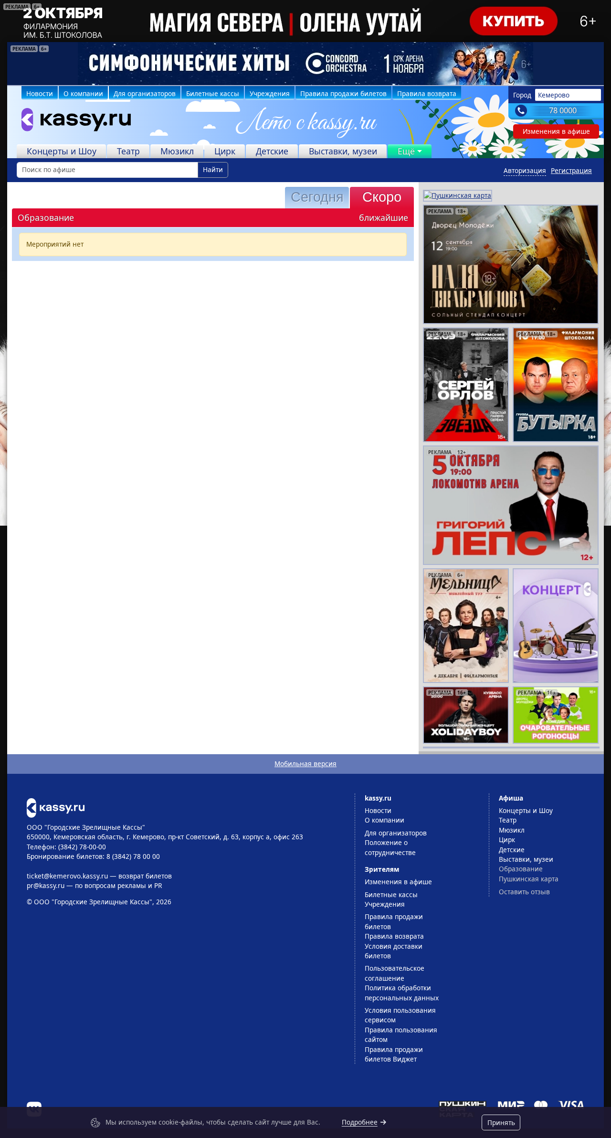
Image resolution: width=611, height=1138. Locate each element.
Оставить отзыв (524, 891)
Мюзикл (177, 151)
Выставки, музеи (343, 151)
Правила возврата (426, 93)
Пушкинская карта (528, 878)
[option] (305, 63)
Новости (39, 93)
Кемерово (553, 94)
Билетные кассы (212, 93)
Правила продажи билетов (343, 93)
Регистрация (571, 170)
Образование (521, 868)
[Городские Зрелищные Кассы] (72, 122)
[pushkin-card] (457, 194)
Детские (272, 151)
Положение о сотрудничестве (390, 847)
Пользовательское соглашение (394, 973)
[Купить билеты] (55, 807)
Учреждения (270, 93)
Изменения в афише (556, 131)
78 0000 (563, 110)
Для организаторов (145, 93)
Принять (501, 1122)
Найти (213, 169)
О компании (83, 93)
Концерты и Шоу (61, 151)
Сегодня (317, 197)
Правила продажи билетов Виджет (394, 1054)
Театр (128, 151)
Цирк (224, 151)
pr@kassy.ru (45, 885)
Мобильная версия (305, 763)
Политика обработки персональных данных (402, 992)
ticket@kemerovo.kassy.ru (67, 875)
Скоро (381, 197)
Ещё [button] (406, 151)
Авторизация (525, 170)
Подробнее (360, 1122)
